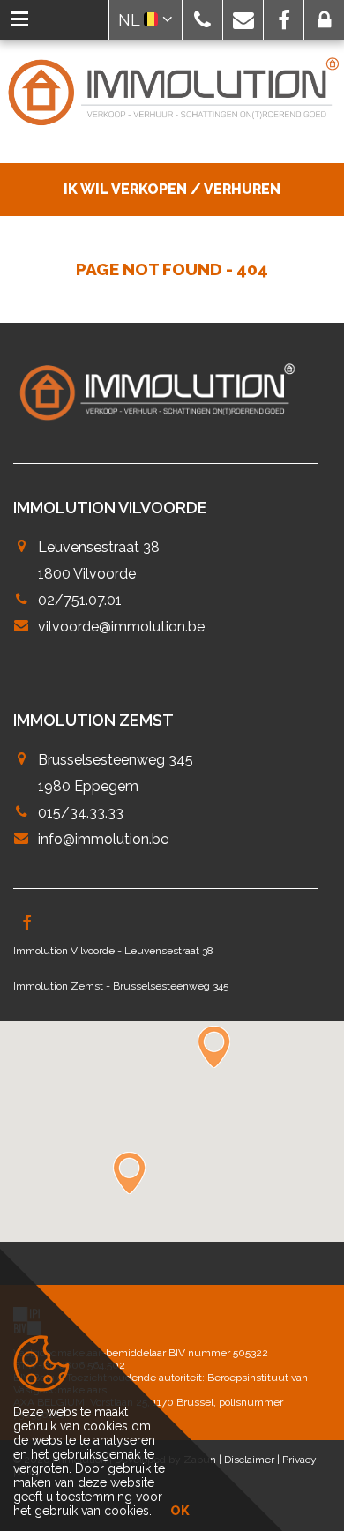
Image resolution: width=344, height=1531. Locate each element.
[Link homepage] (172, 93)
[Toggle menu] (20, 20)
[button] (202, 20)
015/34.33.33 (80, 812)
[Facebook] (27, 924)
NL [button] (131, 20)
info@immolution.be (103, 839)
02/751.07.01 (80, 600)
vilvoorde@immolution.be (121, 626)
